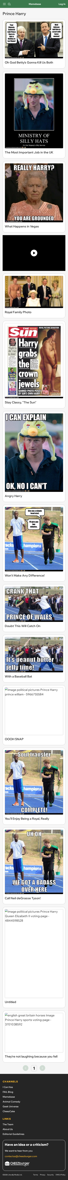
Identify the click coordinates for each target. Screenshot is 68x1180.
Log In (62, 4)
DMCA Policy (60, 1175)
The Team (8, 1124)
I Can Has (8, 1087)
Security (50, 1175)
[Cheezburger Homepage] (34, 1164)
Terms (35, 1175)
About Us (8, 1129)
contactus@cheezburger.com (21, 1156)
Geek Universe (10, 1106)
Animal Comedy (11, 1101)
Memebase (35, 4)
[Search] (9, 4)
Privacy (42, 1175)
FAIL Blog (8, 1091)
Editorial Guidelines (13, 1134)
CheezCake (9, 1111)
